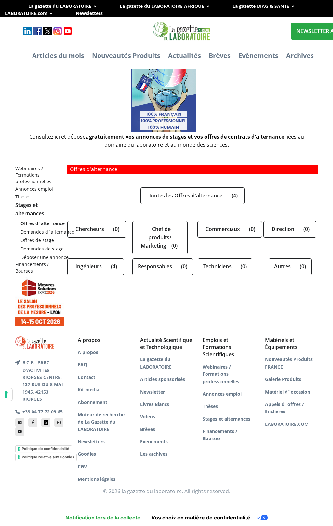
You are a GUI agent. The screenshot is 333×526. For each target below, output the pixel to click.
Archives (300, 55)
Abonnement (92, 402)
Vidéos (147, 416)
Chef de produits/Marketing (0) (160, 237)
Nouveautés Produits (126, 55)
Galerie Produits (283, 379)
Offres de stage (37, 240)
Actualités (184, 55)
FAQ (82, 364)
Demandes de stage (39, 249)
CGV (82, 467)
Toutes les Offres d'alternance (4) (192, 195)
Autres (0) (290, 266)
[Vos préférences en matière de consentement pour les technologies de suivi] (6, 394)
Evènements (258, 55)
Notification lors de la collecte (102, 517)
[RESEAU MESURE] (39, 300)
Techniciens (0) (225, 266)
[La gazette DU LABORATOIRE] (34, 341)
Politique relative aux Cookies (48, 457)
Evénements (154, 441)
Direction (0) (290, 229)
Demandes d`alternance (39, 232)
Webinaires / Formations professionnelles (33, 174)
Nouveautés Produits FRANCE (289, 363)
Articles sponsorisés (162, 379)
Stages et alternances (226, 419)
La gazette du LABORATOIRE (59, 6)
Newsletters (96, 13)
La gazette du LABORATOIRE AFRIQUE (162, 6)
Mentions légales (96, 479)
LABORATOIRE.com (26, 13)
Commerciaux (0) (230, 229)
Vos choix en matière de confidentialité (200, 517)
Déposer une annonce (39, 257)
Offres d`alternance (39, 223)
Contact (86, 377)
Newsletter (152, 392)
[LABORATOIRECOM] (164, 90)
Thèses (23, 197)
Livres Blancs (154, 404)
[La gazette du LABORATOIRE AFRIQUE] (182, 31)
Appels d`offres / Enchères (284, 407)
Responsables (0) (162, 266)
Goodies (87, 454)
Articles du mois (58, 55)
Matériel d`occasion (287, 392)
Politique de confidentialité (45, 448)
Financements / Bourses (32, 267)
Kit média (88, 389)
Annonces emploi (34, 189)
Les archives (153, 454)
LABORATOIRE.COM (287, 424)
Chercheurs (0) (97, 229)
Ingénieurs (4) (95, 266)
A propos (88, 352)
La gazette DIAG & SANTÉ (261, 6)
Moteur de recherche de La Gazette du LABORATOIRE (101, 421)
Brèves (220, 55)
